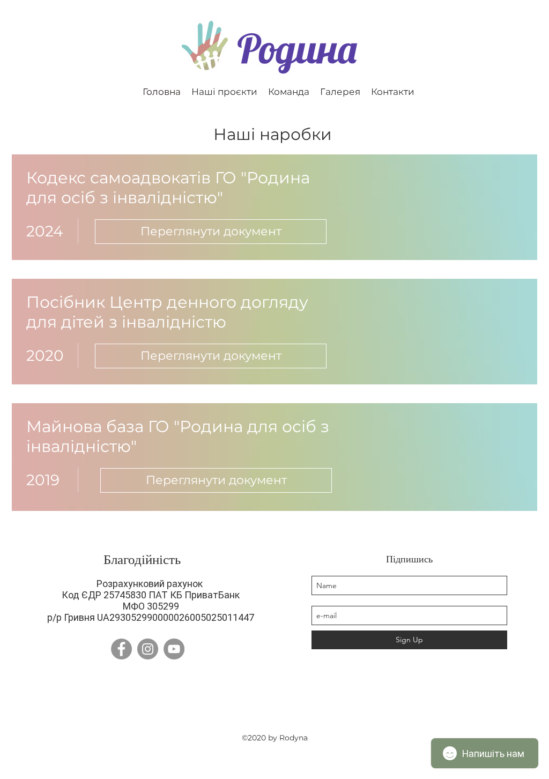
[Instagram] (147, 649)
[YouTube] (174, 649)
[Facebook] (121, 649)
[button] (224, 91)
